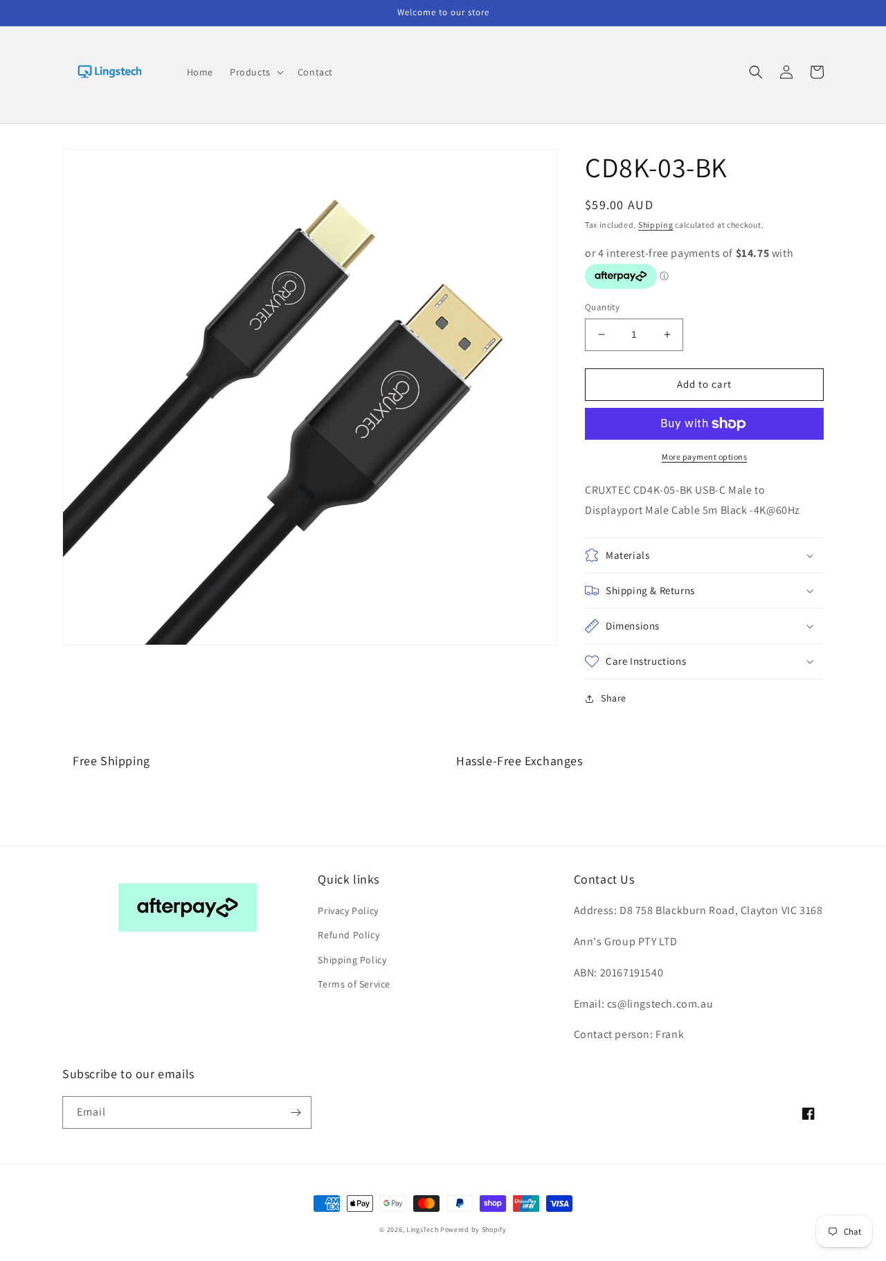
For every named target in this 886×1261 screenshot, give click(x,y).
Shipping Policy (352, 960)
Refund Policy (348, 935)
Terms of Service (354, 984)
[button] (255, 72)
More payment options (704, 456)
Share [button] (613, 698)
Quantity (602, 307)
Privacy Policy (348, 910)
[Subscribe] (295, 1112)
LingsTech (422, 1229)
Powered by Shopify (473, 1229)
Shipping (655, 225)
